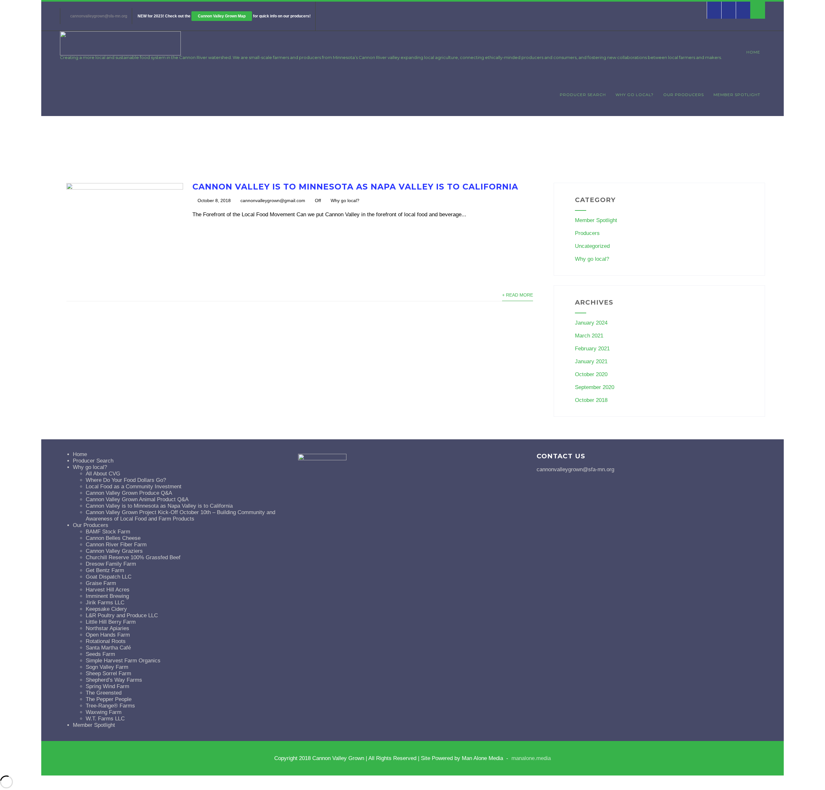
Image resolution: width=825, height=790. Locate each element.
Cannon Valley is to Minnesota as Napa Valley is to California (355, 186)
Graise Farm (101, 583)
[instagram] (743, 10)
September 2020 (594, 387)
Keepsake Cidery (106, 609)
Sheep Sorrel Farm (108, 673)
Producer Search (583, 94)
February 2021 (592, 349)
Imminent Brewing (107, 596)
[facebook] (714, 10)
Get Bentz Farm (105, 570)
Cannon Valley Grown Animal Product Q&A (137, 499)
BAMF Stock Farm (108, 532)
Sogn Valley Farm (107, 667)
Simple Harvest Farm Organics (123, 661)
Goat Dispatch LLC (108, 577)
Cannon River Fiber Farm (116, 544)
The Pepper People (108, 699)
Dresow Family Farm (111, 564)
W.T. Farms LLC (105, 719)
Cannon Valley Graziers (114, 551)
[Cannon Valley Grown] (120, 54)
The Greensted (103, 693)
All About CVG (103, 474)
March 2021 (589, 336)
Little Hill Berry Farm (111, 622)
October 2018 (591, 400)
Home (753, 52)
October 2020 (591, 374)
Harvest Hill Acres (108, 590)
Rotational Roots (106, 641)
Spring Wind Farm (107, 686)
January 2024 (591, 323)
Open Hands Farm (108, 635)
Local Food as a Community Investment (133, 486)
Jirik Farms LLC (105, 603)
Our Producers (683, 94)
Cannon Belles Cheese (113, 538)
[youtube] (728, 10)
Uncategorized (592, 246)
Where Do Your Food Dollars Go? (126, 480)
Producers (587, 233)
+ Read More (517, 295)
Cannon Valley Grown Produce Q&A (129, 493)
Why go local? (635, 94)
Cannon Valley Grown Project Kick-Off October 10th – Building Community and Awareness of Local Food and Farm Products (180, 515)
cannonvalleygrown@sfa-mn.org (98, 16)
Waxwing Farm (103, 712)
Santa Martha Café (108, 648)
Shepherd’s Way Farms (114, 680)
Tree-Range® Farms (110, 706)
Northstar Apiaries (107, 628)
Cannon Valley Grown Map (222, 16)
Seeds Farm (100, 654)
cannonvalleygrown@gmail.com (272, 200)
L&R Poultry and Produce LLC (122, 615)
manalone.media (531, 758)
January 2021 (591, 361)
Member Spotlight (736, 94)
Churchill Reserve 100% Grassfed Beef (133, 557)
